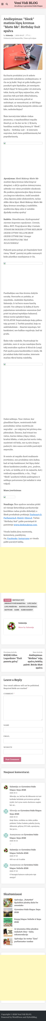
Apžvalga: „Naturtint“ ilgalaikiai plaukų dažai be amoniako (26, 902)
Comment (9, 694)
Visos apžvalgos (30, 38)
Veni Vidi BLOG (26, 3)
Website (8, 747)
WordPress (17, 1017)
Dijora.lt (28, 518)
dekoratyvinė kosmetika (14, 603)
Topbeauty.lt (36, 514)
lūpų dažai (31, 603)
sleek (16, 610)
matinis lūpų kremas (28, 606)
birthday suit (18, 600)
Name (6, 725)
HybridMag (32, 1017)
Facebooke (12, 538)
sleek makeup (27, 610)
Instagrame (23, 538)
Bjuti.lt (20, 518)
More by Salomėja (26, 627)
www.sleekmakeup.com (25, 525)
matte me (8, 610)
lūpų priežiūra (10, 606)
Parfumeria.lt (10, 518)
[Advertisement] (23, 570)
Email (7, 736)
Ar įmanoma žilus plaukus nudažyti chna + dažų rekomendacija (26, 932)
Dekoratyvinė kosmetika (13, 38)
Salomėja (9, 35)
